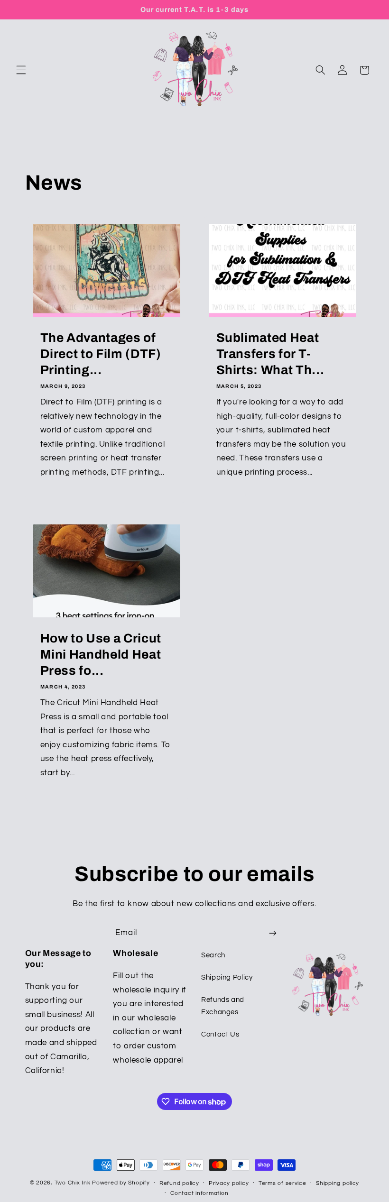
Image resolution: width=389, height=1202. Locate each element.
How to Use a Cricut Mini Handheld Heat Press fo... (100, 655)
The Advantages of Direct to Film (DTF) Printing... (100, 354)
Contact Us (220, 1034)
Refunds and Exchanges (222, 1006)
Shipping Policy (226, 977)
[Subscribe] (273, 933)
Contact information (199, 1193)
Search (213, 955)
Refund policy (179, 1183)
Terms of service (282, 1183)
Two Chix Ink (73, 1182)
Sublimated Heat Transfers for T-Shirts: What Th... (270, 354)
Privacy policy (229, 1183)
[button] (21, 70)
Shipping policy (337, 1183)
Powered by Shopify (120, 1182)
